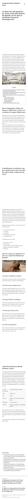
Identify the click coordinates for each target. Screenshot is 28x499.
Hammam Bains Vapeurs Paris (11, 4)
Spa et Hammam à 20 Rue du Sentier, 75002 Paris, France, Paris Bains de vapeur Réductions (14, 90)
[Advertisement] (14, 37)
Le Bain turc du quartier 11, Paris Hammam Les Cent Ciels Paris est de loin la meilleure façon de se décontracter (14, 456)
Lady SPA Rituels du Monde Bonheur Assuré (11, 102)
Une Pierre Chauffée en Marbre (9, 97)
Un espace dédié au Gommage (9, 99)
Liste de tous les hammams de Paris (9, 497)
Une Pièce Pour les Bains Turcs (9, 98)
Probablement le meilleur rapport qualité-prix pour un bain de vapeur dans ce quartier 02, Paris (14, 93)
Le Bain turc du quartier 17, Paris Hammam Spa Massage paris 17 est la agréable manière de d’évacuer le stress (14, 465)
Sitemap (18, 497)
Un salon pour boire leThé (8, 100)
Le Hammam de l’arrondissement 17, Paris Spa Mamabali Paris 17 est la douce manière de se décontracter (14, 461)
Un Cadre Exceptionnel (8, 101)
